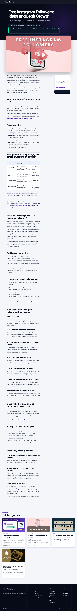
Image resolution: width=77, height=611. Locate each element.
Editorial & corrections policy (53, 596)
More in (62, 91)
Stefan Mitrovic (52, 593)
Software (69, 2)
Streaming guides (38, 595)
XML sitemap (65, 593)
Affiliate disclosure (52, 602)
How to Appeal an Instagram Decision (63, 535)
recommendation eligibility (24, 419)
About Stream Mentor (53, 591)
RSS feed (64, 591)
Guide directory (66, 595)
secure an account (13, 302)
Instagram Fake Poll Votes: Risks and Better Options (13, 566)
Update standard (55, 28)
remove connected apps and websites (30, 301)
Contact (50, 598)
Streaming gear (38, 597)
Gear (60, 2)
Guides (64, 2)
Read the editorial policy (60, 87)
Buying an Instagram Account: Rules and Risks (37, 536)
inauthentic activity (28, 118)
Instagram (14, 7)
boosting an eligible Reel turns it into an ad (21, 205)
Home (9, 7)
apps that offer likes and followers (15, 118)
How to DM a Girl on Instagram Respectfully (11, 536)
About (73, 2)
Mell (11, 25)
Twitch (51, 2)
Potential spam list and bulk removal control (21, 488)
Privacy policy (51, 600)
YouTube (56, 2)
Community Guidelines (16, 193)
